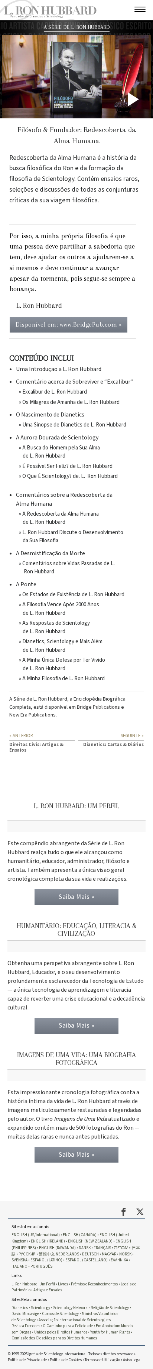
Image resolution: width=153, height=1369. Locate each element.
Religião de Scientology (110, 1308)
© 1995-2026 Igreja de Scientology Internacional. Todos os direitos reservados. (72, 1354)
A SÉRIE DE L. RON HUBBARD (77, 27)
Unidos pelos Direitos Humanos (60, 1332)
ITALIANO (19, 1266)
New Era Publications (32, 715)
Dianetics (20, 1308)
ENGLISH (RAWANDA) (57, 1248)
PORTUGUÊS (41, 1266)
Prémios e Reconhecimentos (94, 1284)
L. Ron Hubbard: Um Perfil (33, 1284)
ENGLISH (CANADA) (80, 1235)
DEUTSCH (90, 1254)
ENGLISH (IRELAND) (48, 1241)
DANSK (85, 1248)
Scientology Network (70, 1308)
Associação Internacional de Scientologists (75, 1320)
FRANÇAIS (102, 1248)
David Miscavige (25, 1313)
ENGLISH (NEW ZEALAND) (90, 1241)
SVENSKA (19, 1260)
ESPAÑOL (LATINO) (46, 1260)
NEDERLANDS (67, 1254)
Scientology (40, 1308)
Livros (63, 1284)
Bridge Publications (98, 707)
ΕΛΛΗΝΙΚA (119, 1260)
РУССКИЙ (27, 1254)
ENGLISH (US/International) (36, 1235)
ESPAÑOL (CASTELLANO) (86, 1260)
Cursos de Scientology (60, 1313)
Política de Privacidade (27, 1360)
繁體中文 (47, 1254)
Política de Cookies (66, 1360)
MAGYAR (109, 1254)
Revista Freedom (26, 1326)
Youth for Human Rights (110, 1332)
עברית (121, 1247)
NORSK (125, 1254)
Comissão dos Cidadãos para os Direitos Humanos (54, 1338)
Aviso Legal (132, 1360)
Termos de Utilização (102, 1360)
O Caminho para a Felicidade (68, 1326)
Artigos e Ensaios (47, 1290)
